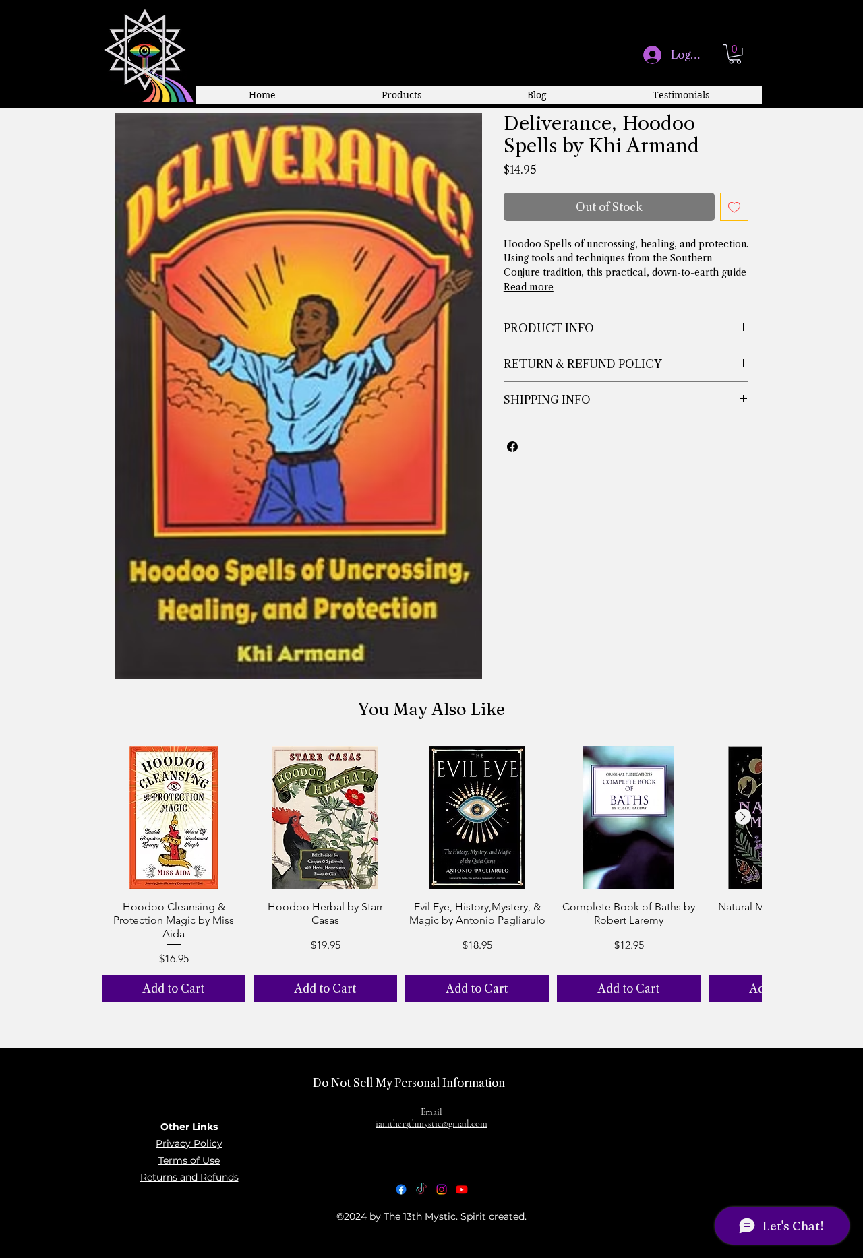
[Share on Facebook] (512, 447)
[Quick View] (173, 817)
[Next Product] (743, 817)
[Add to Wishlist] (734, 207)
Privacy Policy (189, 1143)
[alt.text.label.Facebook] (401, 1189)
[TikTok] (421, 1189)
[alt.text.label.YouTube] (462, 1189)
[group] (431, 874)
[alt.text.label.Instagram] (441, 1189)
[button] (734, 54)
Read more (529, 287)
